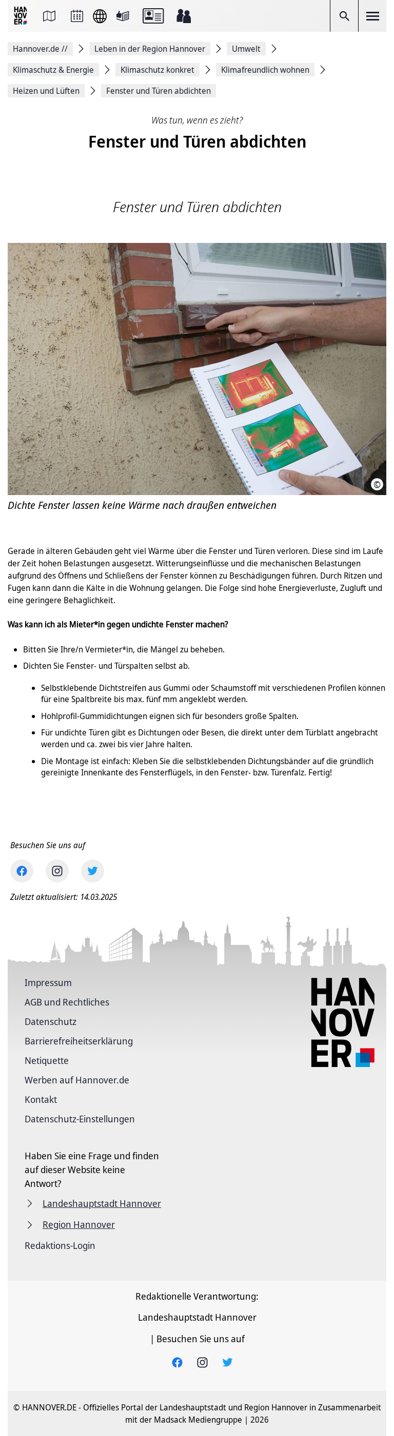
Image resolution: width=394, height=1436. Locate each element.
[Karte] (49, 16)
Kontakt (41, 1099)
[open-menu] (372, 16)
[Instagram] (57, 871)
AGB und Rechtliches (67, 1002)
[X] (92, 871)
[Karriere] (184, 16)
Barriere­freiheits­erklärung (79, 1040)
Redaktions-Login (60, 1245)
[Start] (21, 16)
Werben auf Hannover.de (77, 1079)
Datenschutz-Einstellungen (80, 1118)
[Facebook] (21, 871)
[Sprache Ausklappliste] (100, 16)
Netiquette (47, 1060)
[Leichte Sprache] (122, 16)
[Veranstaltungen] (77, 16)
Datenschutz (50, 1021)
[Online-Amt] (153, 16)
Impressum (48, 982)
